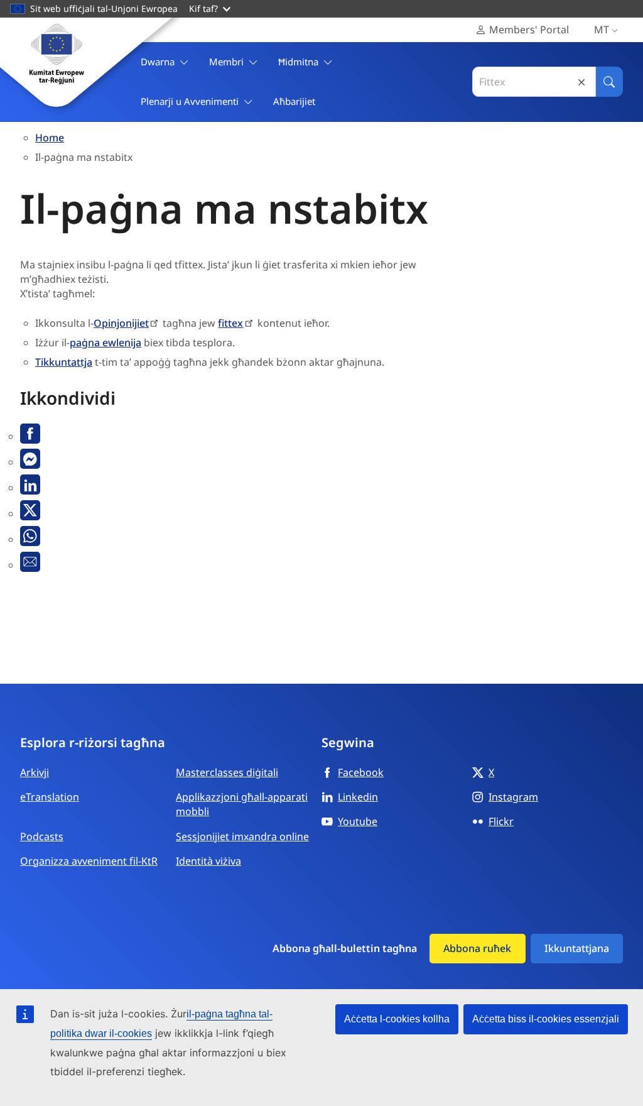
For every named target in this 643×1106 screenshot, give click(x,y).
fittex (230, 323)
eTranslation (49, 797)
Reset (581, 82)
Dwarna (158, 61)
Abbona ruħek (477, 948)
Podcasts (41, 836)
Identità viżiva (208, 861)
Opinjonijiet (121, 323)
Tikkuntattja (63, 362)
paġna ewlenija (105, 342)
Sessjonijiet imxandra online (242, 836)
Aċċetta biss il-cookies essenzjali (545, 1019)
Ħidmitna (298, 61)
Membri (226, 61)
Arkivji (34, 772)
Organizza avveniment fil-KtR (89, 861)
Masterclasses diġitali (227, 772)
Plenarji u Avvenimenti (190, 101)
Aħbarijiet (294, 101)
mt (601, 29)
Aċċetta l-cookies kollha (397, 1019)
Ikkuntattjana (576, 948)
